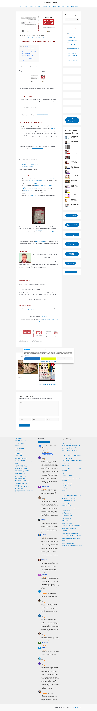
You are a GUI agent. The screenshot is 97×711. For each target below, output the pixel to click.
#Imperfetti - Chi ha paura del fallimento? (70, 442)
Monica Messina (44, 457)
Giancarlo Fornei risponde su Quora (69, 507)
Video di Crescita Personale (72, 254)
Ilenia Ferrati (43, 647)
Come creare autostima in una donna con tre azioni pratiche (73, 60)
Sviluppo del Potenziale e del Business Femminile (72, 542)
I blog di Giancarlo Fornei (67, 513)
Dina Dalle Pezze (44, 642)
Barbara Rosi (44, 574)
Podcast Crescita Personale (67, 523)
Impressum (54, 361)
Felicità (16, 463)
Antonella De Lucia (45, 486)
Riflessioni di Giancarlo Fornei (21, 483)
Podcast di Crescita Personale (72, 244)
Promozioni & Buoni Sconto (20, 480)
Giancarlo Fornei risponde (20, 465)
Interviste (54, 6)
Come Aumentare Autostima (67, 475)
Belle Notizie (17, 450)
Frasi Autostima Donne (66, 503)
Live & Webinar (18, 475)
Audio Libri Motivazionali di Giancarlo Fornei (71, 455)
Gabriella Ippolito (44, 658)
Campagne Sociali (18, 452)
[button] (72, 349)
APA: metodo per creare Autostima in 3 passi (71, 445)
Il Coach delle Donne (48, 2)
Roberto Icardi (44, 590)
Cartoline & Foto (18, 453)
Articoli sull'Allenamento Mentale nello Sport (72, 234)
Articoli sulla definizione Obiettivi (72, 225)
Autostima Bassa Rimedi (67, 458)
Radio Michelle (54, 128)
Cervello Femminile (19, 455)
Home (20, 6)
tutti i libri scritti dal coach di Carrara (28, 309)
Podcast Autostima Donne (28, 190)
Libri (59, 6)
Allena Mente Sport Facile (20, 440)
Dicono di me (37, 6)
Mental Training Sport (66, 518)
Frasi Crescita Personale (66, 505)
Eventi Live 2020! (65, 463)
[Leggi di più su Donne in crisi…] (47, 370)
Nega (48, 358)
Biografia (25, 6)
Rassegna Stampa (70, 263)
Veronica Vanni (44, 600)
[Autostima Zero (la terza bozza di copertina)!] (25, 333)
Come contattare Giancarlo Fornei (68, 477)
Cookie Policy (43, 361)
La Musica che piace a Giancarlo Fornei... (70, 517)
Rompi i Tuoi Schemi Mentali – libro (22, 486)
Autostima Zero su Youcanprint (28, 162)
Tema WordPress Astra (77, 707)
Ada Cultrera (44, 497)
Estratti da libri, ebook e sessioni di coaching (24, 461)
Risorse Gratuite (74, 6)
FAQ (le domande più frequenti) (68, 500)
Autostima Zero (45, 316)
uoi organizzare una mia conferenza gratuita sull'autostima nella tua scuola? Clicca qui (72, 120)
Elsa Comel (43, 534)
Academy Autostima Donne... (68, 443)
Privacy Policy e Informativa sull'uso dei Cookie (71, 525)
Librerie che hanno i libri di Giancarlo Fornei (24, 471)
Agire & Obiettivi (18, 438)
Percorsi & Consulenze (66, 522)
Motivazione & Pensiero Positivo (21, 476)
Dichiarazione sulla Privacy (49, 361)
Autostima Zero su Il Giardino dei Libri (30, 164)
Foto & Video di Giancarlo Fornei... (69, 502)
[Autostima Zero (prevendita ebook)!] (52, 333)
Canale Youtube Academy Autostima (32, 192)
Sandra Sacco (44, 559)
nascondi (26, 46)
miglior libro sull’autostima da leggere (36, 180)
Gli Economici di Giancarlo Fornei (22, 466)
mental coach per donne (40, 241)
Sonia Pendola (44, 690)
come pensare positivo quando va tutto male (43, 185)
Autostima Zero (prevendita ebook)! (51, 337)
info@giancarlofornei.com (42, 114)
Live (63, 6)
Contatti (31, 6)
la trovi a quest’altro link (49, 231)
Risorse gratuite (18, 485)
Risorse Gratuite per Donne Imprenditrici (70, 533)
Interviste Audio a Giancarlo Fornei (69, 528)
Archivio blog (42, 438)
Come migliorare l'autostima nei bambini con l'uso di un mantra (73, 39)
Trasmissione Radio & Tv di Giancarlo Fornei (24, 490)
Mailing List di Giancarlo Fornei (68, 512)
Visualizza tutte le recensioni (48, 700)
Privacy (67, 6)
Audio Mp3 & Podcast (19, 443)
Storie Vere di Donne (44, 442)
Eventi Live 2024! (65, 465)
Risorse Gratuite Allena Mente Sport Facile (70, 532)
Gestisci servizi (27, 355)
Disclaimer (44, 6)
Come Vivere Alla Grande (67, 485)
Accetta (32, 358)
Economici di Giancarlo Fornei (68, 497)
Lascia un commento (23, 37)
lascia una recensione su (46, 454)
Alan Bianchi (43, 615)
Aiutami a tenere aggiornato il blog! (69, 447)
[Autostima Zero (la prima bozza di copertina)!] (38, 333)
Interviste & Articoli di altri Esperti (22, 470)
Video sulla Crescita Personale (68, 543)
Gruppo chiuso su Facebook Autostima (31, 187)
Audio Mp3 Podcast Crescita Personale (69, 457)
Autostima (17, 445)
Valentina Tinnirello (45, 663)
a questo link (39, 230)
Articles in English (18, 441)
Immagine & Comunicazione (21, 468)
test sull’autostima (34, 195)
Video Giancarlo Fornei (19, 491)
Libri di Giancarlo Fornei (33, 37)
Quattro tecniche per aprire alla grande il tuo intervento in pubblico (73, 44)
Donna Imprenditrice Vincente (21, 458)
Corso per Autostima (66, 487)
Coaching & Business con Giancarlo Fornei (24, 456)
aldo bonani (43, 519)
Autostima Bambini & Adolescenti (22, 447)
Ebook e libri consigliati (20, 460)
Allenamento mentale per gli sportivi (69, 450)
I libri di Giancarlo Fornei (67, 515)
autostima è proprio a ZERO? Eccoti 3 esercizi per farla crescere (38, 183)
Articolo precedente (20, 349)
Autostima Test (65, 467)
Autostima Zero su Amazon (27, 166)
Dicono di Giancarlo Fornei (67, 488)
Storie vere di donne (19, 488)
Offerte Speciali (65, 520)
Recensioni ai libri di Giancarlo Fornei (23, 481)
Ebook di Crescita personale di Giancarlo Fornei (71, 495)
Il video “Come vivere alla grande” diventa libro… (28, 376)
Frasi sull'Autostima (71, 272)
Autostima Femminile (19, 448)
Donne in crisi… (43, 383)
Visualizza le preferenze (65, 358)
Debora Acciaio (44, 633)
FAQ (50, 6)
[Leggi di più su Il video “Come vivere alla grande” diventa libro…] (28, 367)
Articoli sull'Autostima (71, 215)
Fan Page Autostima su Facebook (30, 188)
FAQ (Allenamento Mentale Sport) (69, 498)
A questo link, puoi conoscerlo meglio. (27, 270)
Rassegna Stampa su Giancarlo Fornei (69, 527)
